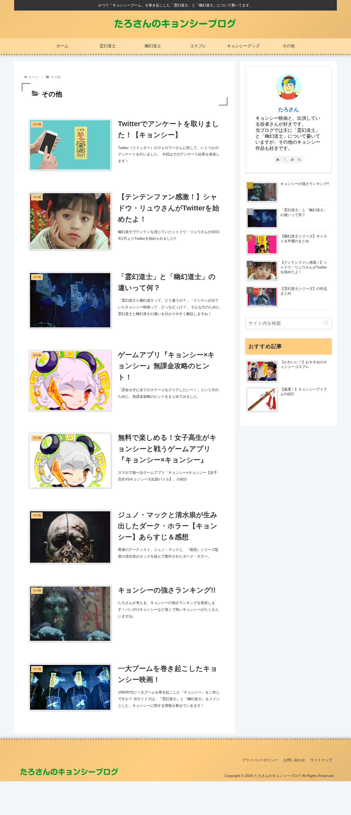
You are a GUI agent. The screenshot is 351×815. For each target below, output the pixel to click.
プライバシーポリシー (260, 760)
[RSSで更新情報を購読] (299, 159)
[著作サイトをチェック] (278, 159)
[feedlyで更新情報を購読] (292, 159)
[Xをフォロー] (285, 159)
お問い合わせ (294, 760)
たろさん (288, 109)
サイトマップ (321, 760)
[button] (326, 323)
